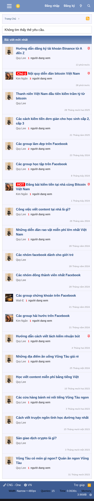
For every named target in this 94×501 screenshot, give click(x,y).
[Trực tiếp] (81, 6)
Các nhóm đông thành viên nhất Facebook (48, 275)
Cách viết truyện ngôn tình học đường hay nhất (52, 417)
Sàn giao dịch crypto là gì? (36, 438)
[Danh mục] (9, 6)
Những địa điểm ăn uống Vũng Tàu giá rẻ (47, 356)
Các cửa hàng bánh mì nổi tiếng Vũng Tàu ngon (52, 397)
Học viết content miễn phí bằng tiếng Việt (47, 377)
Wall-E (20, 300)
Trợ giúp (79, 485)
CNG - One (13, 485)
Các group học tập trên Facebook (41, 164)
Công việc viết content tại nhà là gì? (43, 209)
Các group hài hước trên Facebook (43, 316)
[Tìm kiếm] (89, 6)
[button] (90, 494)
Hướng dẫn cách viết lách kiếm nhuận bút (48, 336)
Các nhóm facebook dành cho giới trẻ (44, 255)
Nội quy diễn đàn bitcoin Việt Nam (54, 73)
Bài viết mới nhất (16, 39)
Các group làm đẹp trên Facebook (42, 144)
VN (29, 485)
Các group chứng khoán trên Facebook (46, 295)
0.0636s (72, 491)
